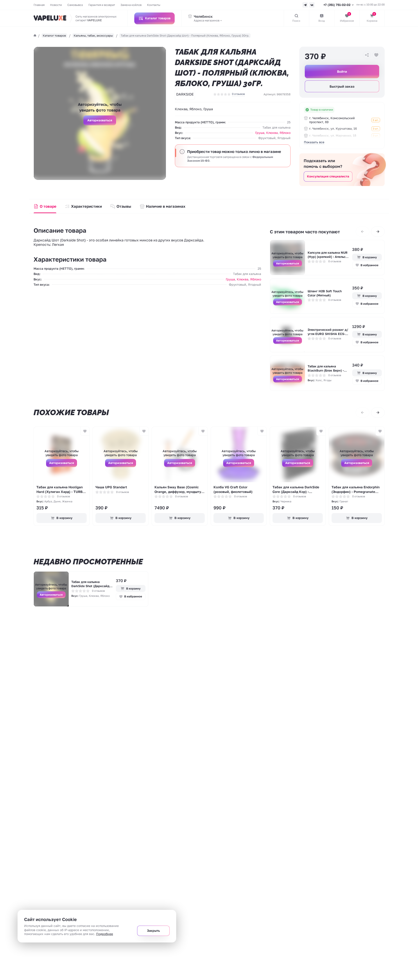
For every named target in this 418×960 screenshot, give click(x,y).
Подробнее (104, 934)
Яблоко (285, 133)
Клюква (272, 133)
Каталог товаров (54, 35)
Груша (259, 133)
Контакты (153, 5)
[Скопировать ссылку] (367, 55)
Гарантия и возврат (101, 5)
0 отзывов (238, 94)
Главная (39, 5)
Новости (56, 5)
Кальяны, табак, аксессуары (93, 35)
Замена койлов (131, 5)
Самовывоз (75, 5)
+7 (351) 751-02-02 (336, 5)
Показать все (314, 142)
